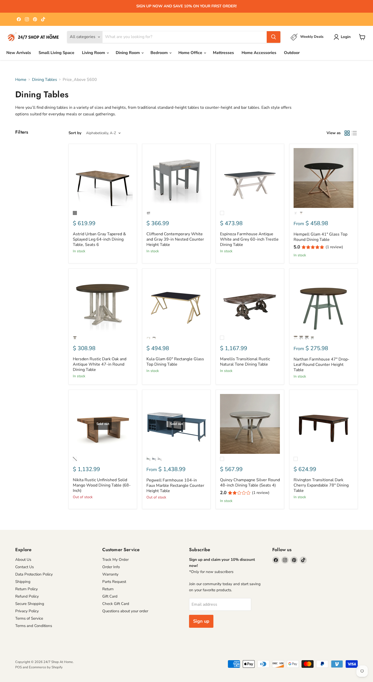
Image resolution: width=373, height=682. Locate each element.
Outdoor (292, 53)
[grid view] (347, 133)
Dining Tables (44, 79)
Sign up (201, 621)
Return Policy (26, 588)
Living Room (94, 53)
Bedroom (159, 53)
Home (20, 79)
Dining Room (128, 53)
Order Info (111, 566)
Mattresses (223, 53)
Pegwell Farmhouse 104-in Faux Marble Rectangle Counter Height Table (175, 485)
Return (108, 588)
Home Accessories (259, 53)
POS (18, 667)
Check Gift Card (115, 603)
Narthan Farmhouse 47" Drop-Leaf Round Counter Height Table (321, 364)
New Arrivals (18, 53)
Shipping (22, 581)
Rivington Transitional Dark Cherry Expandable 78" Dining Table (321, 485)
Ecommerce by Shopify (46, 667)
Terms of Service (29, 618)
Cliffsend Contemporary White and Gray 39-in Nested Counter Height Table (175, 239)
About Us (23, 559)
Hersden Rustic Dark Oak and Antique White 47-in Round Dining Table (99, 364)
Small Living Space (56, 53)
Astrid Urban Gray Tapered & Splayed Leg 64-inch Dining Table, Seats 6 (99, 239)
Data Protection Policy (34, 574)
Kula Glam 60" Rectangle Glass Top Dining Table (175, 361)
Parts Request (114, 581)
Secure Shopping (29, 603)
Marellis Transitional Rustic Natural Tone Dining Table (245, 361)
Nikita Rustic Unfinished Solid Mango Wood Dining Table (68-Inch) (102, 485)
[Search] (273, 37)
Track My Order (115, 559)
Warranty (110, 574)
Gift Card (109, 596)
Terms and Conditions (33, 625)
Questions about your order (125, 611)
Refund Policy (27, 596)
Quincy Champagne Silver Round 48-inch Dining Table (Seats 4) (250, 482)
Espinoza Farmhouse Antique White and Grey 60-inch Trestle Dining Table (249, 239)
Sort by (75, 133)
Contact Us (24, 566)
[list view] (354, 133)
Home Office (190, 53)
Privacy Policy (27, 611)
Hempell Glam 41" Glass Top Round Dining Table (320, 236)
